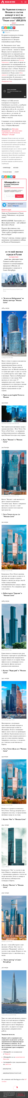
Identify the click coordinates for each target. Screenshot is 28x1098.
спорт (17, 172)
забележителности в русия (12, 1073)
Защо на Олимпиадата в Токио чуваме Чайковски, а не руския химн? (13, 215)
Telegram (7, 32)
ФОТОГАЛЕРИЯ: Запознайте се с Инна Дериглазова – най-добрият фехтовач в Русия (14, 223)
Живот (14, 23)
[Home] (3, 2)
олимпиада (6, 167)
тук (4, 1095)
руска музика (7, 172)
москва (15, 167)
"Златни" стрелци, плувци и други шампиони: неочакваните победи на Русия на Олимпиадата (14, 240)
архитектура (7, 1069)
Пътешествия (13, 257)
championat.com (7, 81)
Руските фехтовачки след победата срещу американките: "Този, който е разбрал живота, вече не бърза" (13, 231)
